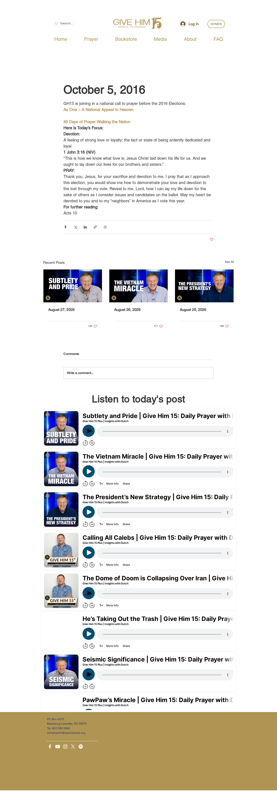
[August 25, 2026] (204, 285)
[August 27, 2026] (72, 285)
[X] (73, 746)
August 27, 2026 (61, 309)
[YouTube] (57, 746)
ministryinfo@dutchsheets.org (66, 732)
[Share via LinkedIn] (85, 227)
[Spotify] (81, 746)
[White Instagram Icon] (65, 746)
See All (229, 261)
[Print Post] (105, 227)
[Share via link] (95, 227)
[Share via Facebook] (65, 227)
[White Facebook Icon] (50, 746)
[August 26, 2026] (138, 285)
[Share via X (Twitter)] (75, 227)
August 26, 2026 (127, 309)
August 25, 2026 (193, 309)
